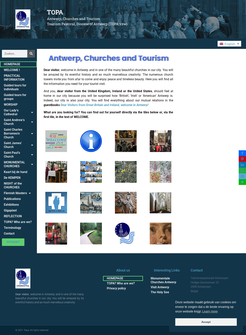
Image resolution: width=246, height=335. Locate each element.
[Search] (31, 54)
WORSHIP (10, 104)
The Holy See (160, 292)
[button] (229, 44)
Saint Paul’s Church (12, 154)
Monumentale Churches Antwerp (163, 280)
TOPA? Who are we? (18, 222)
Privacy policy (116, 288)
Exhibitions (11, 204)
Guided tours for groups (15, 97)
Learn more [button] (210, 311)
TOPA (55, 12)
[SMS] (242, 182)
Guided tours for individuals (15, 87)
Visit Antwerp (160, 287)
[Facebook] (242, 153)
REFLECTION (13, 216)
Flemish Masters (15, 193)
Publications (12, 199)
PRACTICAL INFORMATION (14, 77)
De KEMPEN (12, 178)
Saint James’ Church (13, 145)
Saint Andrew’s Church (14, 122)
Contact (9, 233)
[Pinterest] (242, 159)
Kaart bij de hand (15, 172)
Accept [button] (206, 321)
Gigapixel (10, 210)
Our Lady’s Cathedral (11, 112)
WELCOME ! (12, 70)
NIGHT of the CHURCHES (13, 185)
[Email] (242, 176)
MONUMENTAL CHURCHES (14, 164)
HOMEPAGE (12, 64)
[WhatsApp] (242, 170)
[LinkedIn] (242, 165)
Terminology (12, 228)
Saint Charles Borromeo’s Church (13, 133)
